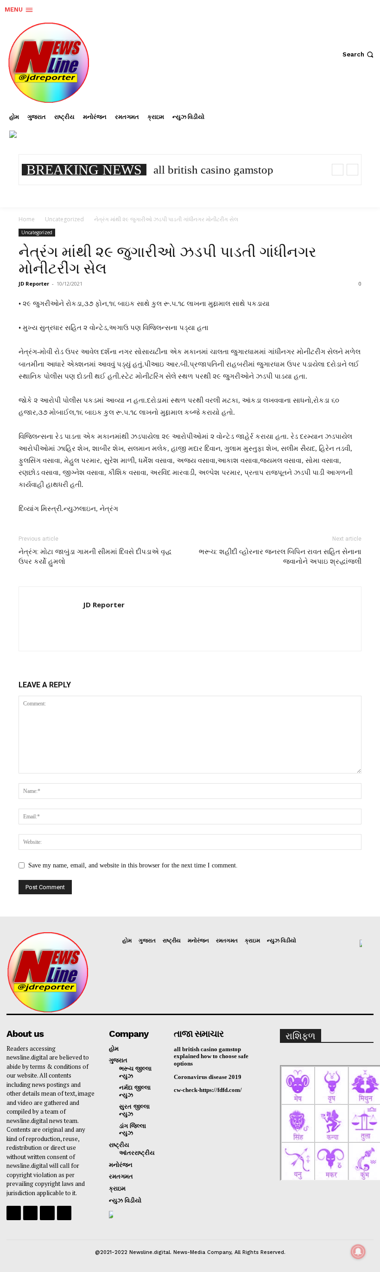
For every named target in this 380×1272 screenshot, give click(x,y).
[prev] (337, 169)
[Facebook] (303, 126)
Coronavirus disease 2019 (207, 1076)
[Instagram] (330, 126)
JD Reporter (34, 283)
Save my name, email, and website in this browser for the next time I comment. (133, 865)
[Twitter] (358, 126)
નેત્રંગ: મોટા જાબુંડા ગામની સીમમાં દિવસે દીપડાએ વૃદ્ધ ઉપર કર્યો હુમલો (95, 557)
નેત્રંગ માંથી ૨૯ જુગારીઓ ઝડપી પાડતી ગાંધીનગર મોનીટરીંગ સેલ (168, 260)
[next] (352, 169)
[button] (358, 54)
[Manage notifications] (358, 1251)
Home (27, 219)
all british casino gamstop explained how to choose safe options (211, 1056)
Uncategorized (64, 219)
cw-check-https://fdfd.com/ (208, 1089)
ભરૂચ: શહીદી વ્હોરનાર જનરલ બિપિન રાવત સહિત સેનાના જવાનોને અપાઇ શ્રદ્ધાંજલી (280, 557)
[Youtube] (64, 1213)
